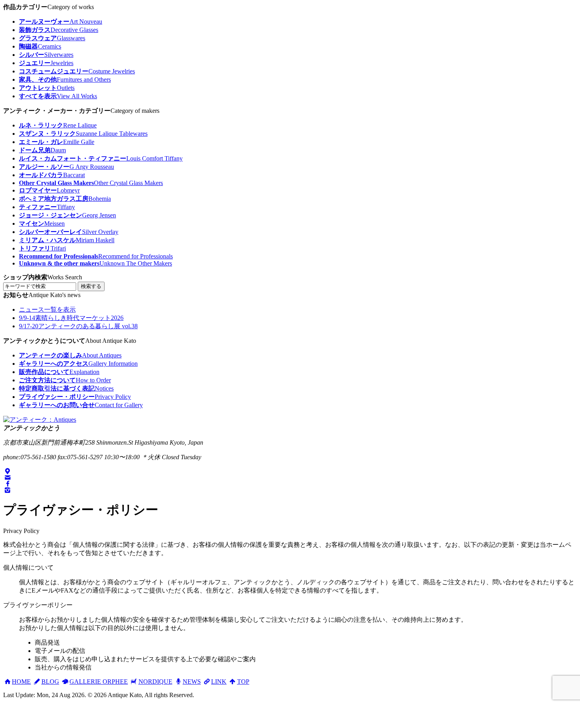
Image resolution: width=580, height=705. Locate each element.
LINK (218, 681)
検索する (91, 286)
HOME (21, 681)
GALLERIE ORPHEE (98, 681)
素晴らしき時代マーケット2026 (71, 317)
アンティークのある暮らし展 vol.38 (78, 326)
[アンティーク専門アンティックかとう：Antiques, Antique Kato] (39, 419)
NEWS (192, 681)
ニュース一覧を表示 (47, 309)
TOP (243, 681)
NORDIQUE (155, 681)
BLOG (50, 681)
